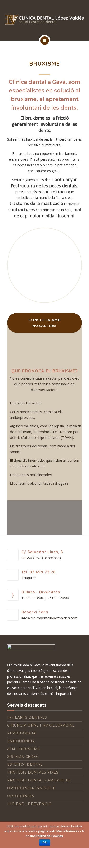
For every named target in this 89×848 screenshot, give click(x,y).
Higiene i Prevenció (29, 804)
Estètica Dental (25, 764)
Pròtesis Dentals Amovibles (39, 780)
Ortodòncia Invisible (31, 788)
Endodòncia (21, 741)
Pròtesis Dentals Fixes (33, 772)
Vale (44, 842)
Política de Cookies (49, 836)
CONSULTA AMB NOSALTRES (44, 323)
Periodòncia (21, 733)
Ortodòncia (20, 796)
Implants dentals (27, 717)
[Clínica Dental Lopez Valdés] (44, 19)
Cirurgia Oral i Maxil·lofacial (41, 725)
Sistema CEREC (23, 756)
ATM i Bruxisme (23, 749)
